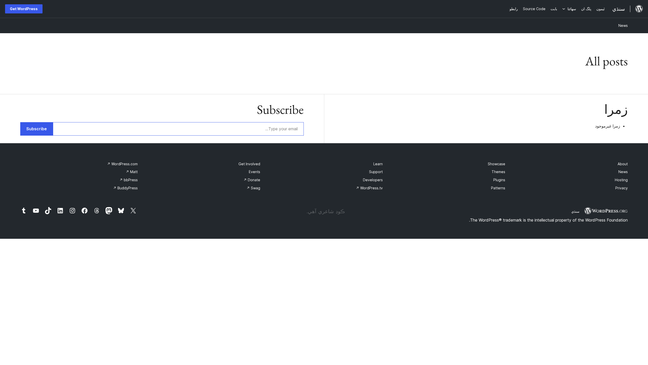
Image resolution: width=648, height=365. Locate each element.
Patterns (498, 188)
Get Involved (249, 164)
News (623, 25)
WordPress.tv (369, 188)
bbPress (128, 180)
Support (376, 172)
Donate (252, 180)
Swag (253, 188)
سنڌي (575, 211)
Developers (373, 180)
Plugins (499, 180)
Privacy (621, 188)
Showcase (496, 164)
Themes (498, 172)
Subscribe (36, 128)
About (623, 164)
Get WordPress (24, 9)
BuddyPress (125, 188)
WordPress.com (122, 164)
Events (254, 172)
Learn (378, 164)
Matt (132, 172)
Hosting (621, 180)
